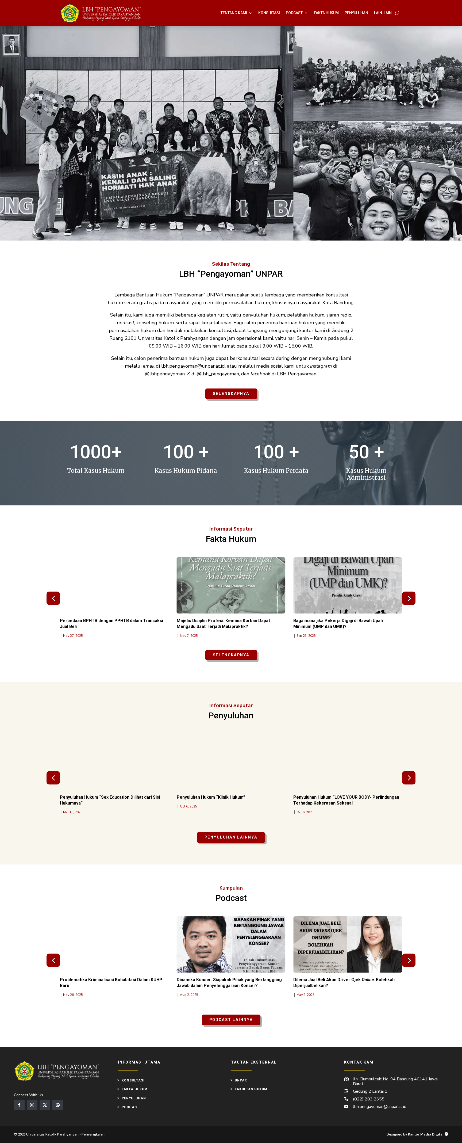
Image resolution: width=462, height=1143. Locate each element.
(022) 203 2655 (368, 1099)
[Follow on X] (45, 1105)
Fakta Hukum (326, 13)
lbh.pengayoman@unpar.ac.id (379, 1107)
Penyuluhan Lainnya (231, 837)
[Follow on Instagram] (32, 1105)
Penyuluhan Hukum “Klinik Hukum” (211, 797)
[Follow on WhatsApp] (57, 1105)
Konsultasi (269, 13)
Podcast (294, 13)
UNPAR (241, 1080)
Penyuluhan (356, 13)
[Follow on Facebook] (19, 1105)
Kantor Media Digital (428, 1134)
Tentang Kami (234, 13)
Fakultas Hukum (251, 1089)
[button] (408, 598)
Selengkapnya (231, 393)
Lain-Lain (383, 13)
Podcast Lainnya (231, 1020)
